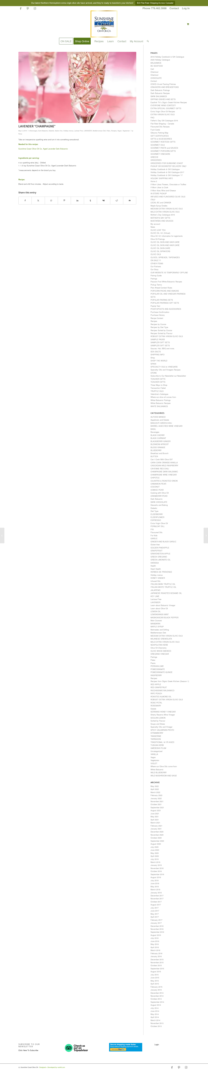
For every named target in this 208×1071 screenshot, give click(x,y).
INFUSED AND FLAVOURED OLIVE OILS (168, 196)
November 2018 (157, 868)
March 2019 (155, 862)
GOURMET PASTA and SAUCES (164, 147)
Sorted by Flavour (158, 720)
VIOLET (154, 763)
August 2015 (156, 971)
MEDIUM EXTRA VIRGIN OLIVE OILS (167, 208)
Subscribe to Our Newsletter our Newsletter (168, 375)
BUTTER (154, 456)
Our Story (154, 269)
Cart (152, 69)
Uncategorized (156, 751)
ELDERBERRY (157, 514)
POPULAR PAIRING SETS (162, 299)
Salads (153, 708)
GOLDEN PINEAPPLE (160, 547)
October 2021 (156, 804)
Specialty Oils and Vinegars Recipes (166, 369)
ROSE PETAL (156, 702)
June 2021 (155, 813)
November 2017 (157, 898)
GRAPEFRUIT (156, 550)
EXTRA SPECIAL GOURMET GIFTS (166, 108)
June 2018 (155, 883)
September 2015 (157, 968)
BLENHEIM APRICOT (160, 444)
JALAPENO (155, 590)
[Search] (147, 41)
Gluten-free (59, 131)
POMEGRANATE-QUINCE (161, 672)
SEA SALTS (156, 351)
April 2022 (155, 789)
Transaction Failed (158, 388)
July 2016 (154, 938)
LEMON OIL (156, 611)
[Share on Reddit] (116, 200)
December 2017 (157, 895)
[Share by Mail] (129, 200)
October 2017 (156, 901)
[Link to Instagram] (34, 9)
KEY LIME (155, 596)
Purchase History (158, 315)
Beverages (33, 131)
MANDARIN (155, 623)
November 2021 (157, 801)
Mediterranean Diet (99, 131)
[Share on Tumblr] (90, 200)
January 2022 (156, 798)
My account (155, 224)
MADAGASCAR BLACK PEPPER (164, 617)
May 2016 (155, 944)
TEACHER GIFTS (158, 379)
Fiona (20, 134)
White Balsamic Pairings (161, 400)
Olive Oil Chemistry (159, 647)
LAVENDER (88, 131)
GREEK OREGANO (159, 556)
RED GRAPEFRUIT (159, 687)
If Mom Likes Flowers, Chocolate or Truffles (168, 184)
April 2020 (155, 856)
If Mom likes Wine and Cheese (163, 190)
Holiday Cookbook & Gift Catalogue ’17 (167, 175)
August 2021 (156, 810)
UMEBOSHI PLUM (158, 748)
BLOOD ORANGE (158, 447)
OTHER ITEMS (157, 263)
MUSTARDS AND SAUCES (162, 220)
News (153, 227)
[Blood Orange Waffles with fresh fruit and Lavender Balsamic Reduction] (2, 535)
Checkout (154, 72)
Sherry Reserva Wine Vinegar (163, 714)
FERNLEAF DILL (158, 526)
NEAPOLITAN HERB (159, 644)
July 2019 (154, 859)
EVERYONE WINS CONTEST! (163, 105)
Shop (153, 357)
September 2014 (157, 1002)
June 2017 (155, 910)
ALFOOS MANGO (158, 417)
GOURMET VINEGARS (160, 154)
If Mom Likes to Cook (159, 187)
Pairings (154, 278)
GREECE (154, 157)
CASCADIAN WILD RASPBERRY (164, 465)
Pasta (153, 663)
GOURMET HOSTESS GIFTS (163, 141)
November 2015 (157, 962)
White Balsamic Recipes (161, 403)
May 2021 (155, 816)
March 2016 (155, 950)
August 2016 (156, 935)
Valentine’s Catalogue (159, 394)
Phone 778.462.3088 (154, 8)
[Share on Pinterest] (64, 200)
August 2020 (156, 843)
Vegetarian (126, 131)
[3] (77, 87)
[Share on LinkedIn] (77, 200)
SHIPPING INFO (157, 354)
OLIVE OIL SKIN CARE (160, 248)
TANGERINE (156, 736)
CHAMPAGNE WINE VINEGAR (164, 474)
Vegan (119, 131)
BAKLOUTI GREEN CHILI (161, 423)
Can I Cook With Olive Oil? (162, 459)
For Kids (154, 535)
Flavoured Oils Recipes (160, 126)
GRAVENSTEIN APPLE (160, 553)
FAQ (152, 117)
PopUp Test (155, 306)
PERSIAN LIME (157, 666)
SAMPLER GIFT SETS (160, 342)
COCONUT (155, 486)
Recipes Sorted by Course (161, 330)
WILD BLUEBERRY (159, 772)
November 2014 (157, 995)
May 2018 (155, 886)
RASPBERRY (156, 675)
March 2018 (155, 889)
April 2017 (155, 916)
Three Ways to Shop (159, 385)
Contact (174, 8)
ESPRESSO (156, 520)
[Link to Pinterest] (27, 9)
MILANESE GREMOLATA (161, 638)
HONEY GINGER (158, 578)
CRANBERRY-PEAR (159, 496)
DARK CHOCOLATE (159, 502)
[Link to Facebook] (20, 9)
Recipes (114, 131)
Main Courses (156, 620)
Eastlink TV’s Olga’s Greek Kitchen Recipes (169, 102)
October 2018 (156, 871)
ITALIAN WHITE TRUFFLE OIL (163, 587)
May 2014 (155, 1014)
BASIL (153, 429)
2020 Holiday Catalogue (160, 59)
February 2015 (156, 986)
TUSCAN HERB (157, 745)
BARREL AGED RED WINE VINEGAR (166, 426)
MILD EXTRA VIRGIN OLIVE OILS (165, 211)
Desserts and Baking (159, 505)
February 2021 (156, 825)
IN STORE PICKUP (159, 193)
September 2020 (157, 841)
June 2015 (155, 977)
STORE (154, 372)
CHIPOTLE (155, 477)
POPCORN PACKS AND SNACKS (165, 290)
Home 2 (154, 181)
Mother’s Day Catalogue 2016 (163, 214)
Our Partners (156, 266)
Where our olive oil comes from (163, 397)
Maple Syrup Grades (159, 205)
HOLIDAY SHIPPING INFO (162, 178)
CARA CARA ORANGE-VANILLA (164, 462)
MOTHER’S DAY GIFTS (160, 217)
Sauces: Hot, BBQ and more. (163, 348)
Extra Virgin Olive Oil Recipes (163, 111)
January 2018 (156, 892)
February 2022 (156, 795)
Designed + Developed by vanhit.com (52, 1067)
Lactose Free (78, 131)
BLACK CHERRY (158, 435)
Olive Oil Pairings (158, 239)
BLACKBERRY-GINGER (161, 441)
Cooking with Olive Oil (160, 492)
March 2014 (155, 1020)
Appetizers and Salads (160, 419)
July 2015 (154, 974)
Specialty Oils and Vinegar (161, 726)
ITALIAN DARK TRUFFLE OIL (163, 584)
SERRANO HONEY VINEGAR (163, 711)
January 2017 (156, 923)
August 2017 (156, 904)
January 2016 (156, 956)
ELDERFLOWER (157, 517)
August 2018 (156, 877)
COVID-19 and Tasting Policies (163, 84)
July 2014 (154, 1008)
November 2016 (157, 929)
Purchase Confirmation (160, 312)
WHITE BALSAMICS (159, 406)
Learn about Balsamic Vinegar (163, 605)
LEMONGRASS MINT (160, 614)
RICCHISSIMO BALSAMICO (162, 690)
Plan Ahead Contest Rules (161, 287)
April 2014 (155, 1017)
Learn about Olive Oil (159, 608)
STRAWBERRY (157, 733)
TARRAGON (156, 739)
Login (157, 1044)
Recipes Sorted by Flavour (161, 333)
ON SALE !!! (156, 260)
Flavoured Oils (156, 532)
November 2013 (157, 1023)
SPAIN (153, 363)
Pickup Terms (156, 284)
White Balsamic (157, 769)
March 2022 (155, 792)
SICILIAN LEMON (158, 717)
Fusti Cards (155, 129)
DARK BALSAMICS (159, 96)
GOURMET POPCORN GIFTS (163, 151)
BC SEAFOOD (157, 65)
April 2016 (155, 947)
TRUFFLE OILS (157, 391)
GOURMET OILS (158, 145)
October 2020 (156, 837)
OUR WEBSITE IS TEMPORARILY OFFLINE (169, 272)
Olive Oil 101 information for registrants (167, 236)
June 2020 (155, 850)
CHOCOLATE (156, 78)
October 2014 (156, 998)
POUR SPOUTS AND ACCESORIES (166, 309)
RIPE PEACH (156, 693)
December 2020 (157, 831)
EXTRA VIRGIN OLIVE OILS (163, 114)
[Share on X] (38, 200)
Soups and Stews (158, 723)
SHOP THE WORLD (159, 360)
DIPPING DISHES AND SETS (163, 99)
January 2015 (156, 989)
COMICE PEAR (157, 489)
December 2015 (157, 959)
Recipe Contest (157, 318)
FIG (152, 529)
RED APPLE (156, 684)
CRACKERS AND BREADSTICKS (165, 87)
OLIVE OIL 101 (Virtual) (160, 233)
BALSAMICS (156, 62)
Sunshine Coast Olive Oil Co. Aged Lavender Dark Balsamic (43, 148)
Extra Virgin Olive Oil (159, 523)
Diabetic (51, 131)
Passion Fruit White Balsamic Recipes (166, 281)
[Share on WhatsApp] (51, 200)
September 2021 (157, 807)
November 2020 (157, 834)
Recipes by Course (158, 324)
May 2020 (155, 853)
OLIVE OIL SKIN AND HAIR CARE (165, 242)
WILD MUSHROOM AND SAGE (164, 775)
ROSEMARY (156, 705)
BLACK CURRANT (158, 438)
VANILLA (154, 754)
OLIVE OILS (156, 254)
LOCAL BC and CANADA (161, 202)
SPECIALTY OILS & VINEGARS (164, 366)
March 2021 (155, 822)
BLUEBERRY (156, 450)
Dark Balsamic (43, 131)
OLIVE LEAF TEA (158, 230)
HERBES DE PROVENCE (161, 571)
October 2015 (156, 965)
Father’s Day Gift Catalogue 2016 (164, 120)
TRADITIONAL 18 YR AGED (162, 742)
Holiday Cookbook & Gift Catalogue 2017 (167, 172)
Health (153, 565)
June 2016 (155, 941)
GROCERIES (156, 160)
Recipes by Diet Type (159, 327)
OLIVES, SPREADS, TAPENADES (165, 257)
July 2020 (154, 847)
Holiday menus (68, 131)
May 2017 (155, 913)
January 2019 (156, 865)
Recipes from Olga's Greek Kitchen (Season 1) (170, 681)
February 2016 (156, 953)
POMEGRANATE (158, 669)
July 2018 (154, 880)
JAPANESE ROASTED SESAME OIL (166, 593)
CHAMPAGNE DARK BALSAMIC (164, 471)
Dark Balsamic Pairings (160, 90)
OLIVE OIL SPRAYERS (160, 251)
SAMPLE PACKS (158, 339)
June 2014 (155, 1011)
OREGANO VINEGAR (160, 654)
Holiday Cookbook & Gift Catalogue (165, 169)
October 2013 (156, 1026)
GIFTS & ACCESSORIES (161, 138)
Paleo (108, 131)
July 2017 (154, 907)
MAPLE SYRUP (157, 626)
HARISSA (155, 562)
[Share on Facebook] (25, 200)
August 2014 (156, 1005)
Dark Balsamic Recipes (160, 93)
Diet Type (154, 511)
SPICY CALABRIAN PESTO (162, 730)
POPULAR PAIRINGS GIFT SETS (165, 302)
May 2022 (155, 786)
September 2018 (157, 874)
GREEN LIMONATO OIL (161, 559)
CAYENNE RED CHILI (160, 468)
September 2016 (157, 932)
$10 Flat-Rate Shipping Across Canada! (155, 3)
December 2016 (157, 926)
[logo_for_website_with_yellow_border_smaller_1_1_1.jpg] (104, 23)
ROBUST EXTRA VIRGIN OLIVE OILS (167, 336)
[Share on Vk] (103, 200)
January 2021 (156, 828)
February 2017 (156, 920)
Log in (186, 8)
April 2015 (155, 983)
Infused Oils (155, 581)
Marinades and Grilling (160, 629)
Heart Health (156, 569)
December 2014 (157, 993)
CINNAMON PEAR (158, 483)
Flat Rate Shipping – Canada (162, 123)
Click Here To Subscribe (28, 1050)
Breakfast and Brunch (159, 453)
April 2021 (155, 819)
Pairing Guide (156, 275)
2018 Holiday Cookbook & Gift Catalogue (167, 56)
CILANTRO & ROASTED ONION (164, 480)
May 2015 (155, 980)
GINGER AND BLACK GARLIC (163, 541)
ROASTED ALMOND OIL (161, 696)
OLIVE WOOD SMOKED (161, 651)
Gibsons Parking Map (159, 132)
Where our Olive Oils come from (164, 766)
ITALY (153, 199)
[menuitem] (154, 8)
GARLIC (154, 538)
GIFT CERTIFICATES (160, 135)
